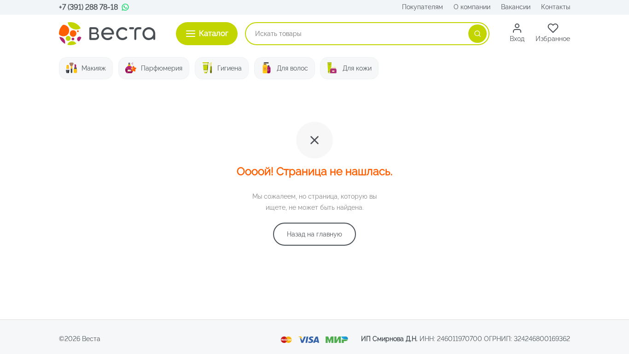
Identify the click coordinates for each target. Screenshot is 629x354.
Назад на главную (314, 234)
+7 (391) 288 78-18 (88, 7)
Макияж (94, 68)
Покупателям (422, 7)
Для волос (292, 68)
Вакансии (515, 7)
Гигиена (229, 68)
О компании (472, 7)
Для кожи (357, 68)
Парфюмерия (161, 68)
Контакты (555, 7)
